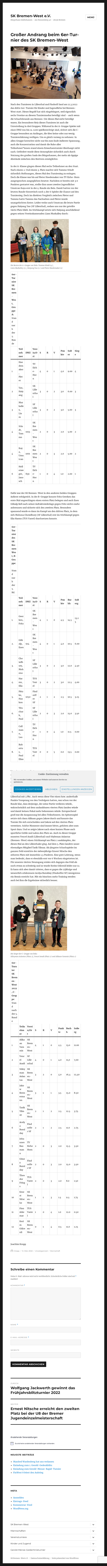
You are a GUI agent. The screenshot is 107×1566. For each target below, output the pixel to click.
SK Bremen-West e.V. (31, 16)
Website (15, 1350)
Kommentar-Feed (22, 1505)
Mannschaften (18, 1531)
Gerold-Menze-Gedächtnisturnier (28, 1550)
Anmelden (18, 1497)
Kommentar (18, 1285)
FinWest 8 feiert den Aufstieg (28, 1472)
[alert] (46, 1443)
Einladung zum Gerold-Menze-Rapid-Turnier (37, 1469)
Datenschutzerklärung (40, 1558)
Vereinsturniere (19, 1537)
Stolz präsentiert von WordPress (65, 1558)
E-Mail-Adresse (20, 1337)
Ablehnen (51, 789)
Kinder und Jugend (21, 1543)
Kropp (16, 1251)
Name (14, 1325)
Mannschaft (55, 1251)
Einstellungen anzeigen (77, 789)
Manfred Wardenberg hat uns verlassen (33, 1461)
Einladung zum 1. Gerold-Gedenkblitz (32, 1465)
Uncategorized (41, 1251)
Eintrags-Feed (20, 1501)
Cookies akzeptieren (28, 789)
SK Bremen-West (20, 1524)
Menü (90, 17)
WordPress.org (20, 1508)
